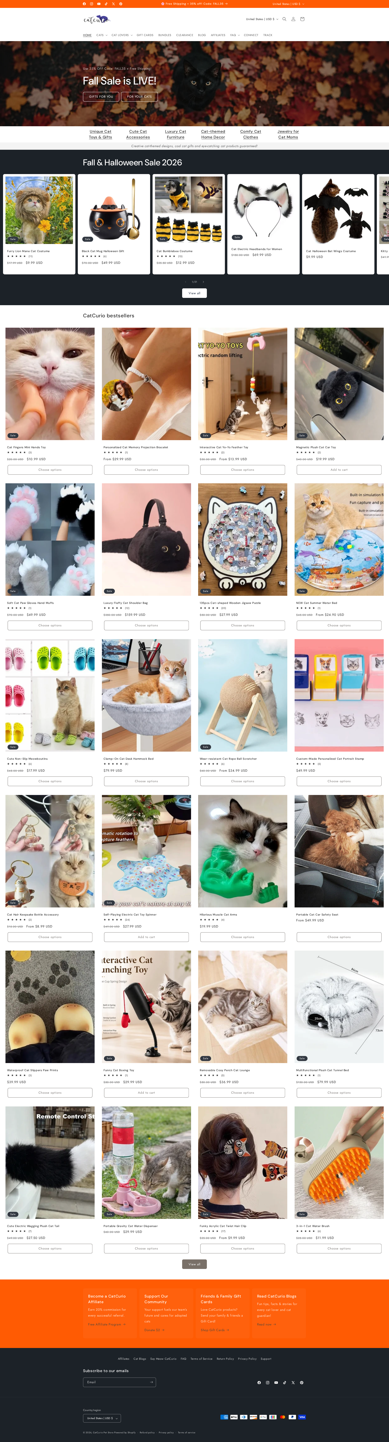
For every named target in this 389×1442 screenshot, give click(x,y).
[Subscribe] (151, 1382)
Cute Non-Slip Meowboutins (27, 759)
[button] (101, 35)
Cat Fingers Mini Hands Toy (26, 447)
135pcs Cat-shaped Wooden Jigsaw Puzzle (230, 603)
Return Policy (225, 1359)
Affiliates (123, 1359)
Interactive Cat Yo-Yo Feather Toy (224, 447)
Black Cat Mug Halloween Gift (103, 251)
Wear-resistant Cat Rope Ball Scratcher (228, 759)
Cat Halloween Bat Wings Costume (331, 251)
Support (266, 1359)
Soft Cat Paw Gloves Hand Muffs (30, 603)
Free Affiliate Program (104, 1324)
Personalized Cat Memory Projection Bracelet (136, 447)
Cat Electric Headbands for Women (256, 249)
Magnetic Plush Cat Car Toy (316, 447)
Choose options (50, 469)
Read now (264, 1324)
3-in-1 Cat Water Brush (313, 1226)
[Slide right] (203, 281)
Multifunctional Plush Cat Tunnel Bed (322, 1070)
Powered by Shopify (125, 1432)
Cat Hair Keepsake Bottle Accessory (33, 914)
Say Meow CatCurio (163, 1359)
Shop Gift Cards (213, 1330)
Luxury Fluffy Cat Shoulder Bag (126, 603)
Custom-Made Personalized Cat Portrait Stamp (330, 759)
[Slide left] (185, 281)
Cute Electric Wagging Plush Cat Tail (33, 1226)
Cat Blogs (140, 1359)
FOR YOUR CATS (139, 96)
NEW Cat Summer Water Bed (316, 603)
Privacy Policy (247, 1359)
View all (194, 293)
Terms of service (187, 1432)
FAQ (183, 1359)
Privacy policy (166, 1432)
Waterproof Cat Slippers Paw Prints (32, 1070)
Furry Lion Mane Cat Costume (28, 251)
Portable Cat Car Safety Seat (317, 914)
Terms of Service (202, 1359)
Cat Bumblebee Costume (174, 251)
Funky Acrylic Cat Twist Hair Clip (223, 1226)
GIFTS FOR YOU (101, 96)
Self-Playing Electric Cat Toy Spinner (130, 914)
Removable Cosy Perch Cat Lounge (225, 1070)
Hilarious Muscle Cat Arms (218, 914)
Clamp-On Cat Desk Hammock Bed (129, 759)
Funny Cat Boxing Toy (119, 1070)
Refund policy (147, 1432)
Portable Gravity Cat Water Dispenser (131, 1226)
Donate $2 (152, 1330)
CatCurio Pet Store (103, 1432)
